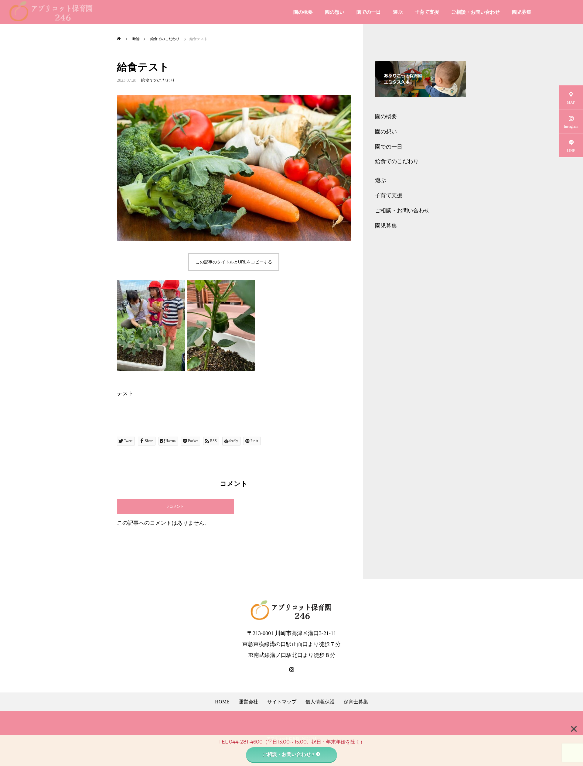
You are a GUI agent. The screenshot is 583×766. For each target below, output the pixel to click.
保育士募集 (356, 701)
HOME (222, 701)
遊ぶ (398, 12)
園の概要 (303, 12)
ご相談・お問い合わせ (475, 12)
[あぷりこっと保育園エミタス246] (51, 12)
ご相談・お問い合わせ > (288, 754)
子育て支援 (427, 12)
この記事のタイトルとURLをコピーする (234, 261)
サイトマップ (281, 701)
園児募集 (521, 12)
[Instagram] (291, 670)
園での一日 (368, 12)
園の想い (334, 12)
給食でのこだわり (158, 80)
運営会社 (248, 701)
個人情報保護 (320, 701)
